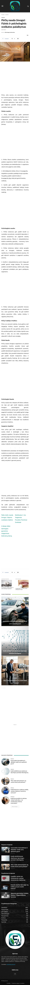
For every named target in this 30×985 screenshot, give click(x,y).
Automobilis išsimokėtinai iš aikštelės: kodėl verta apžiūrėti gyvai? (19, 762)
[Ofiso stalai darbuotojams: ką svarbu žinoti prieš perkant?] (15, 670)
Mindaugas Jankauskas (10, 32)
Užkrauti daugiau (14, 806)
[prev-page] (2, 688)
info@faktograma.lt (11, 964)
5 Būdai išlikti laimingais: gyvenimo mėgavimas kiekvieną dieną (6, 531)
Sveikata (7, 14)
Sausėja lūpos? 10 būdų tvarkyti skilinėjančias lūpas (21, 589)
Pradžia (2, 14)
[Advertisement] (15, 78)
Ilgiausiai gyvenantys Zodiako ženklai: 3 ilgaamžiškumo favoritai (19, 895)
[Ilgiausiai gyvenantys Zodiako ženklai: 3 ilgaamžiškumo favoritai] (5, 895)
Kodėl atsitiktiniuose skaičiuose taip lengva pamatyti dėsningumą (17, 858)
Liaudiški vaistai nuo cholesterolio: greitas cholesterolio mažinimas (18, 878)
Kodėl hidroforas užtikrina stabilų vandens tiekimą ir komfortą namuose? (19, 791)
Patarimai (15, 618)
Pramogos (12, 796)
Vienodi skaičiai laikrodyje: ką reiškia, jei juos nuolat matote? (19, 886)
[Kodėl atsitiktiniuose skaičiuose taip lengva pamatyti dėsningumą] (15, 641)
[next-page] (4, 688)
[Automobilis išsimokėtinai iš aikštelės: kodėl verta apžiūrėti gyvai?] (15, 611)
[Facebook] (15, 974)
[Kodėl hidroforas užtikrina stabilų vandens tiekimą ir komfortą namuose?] (5, 791)
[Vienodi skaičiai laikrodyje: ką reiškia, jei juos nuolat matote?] (5, 887)
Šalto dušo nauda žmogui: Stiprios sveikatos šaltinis (7, 517)
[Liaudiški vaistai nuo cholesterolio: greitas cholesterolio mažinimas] (5, 878)
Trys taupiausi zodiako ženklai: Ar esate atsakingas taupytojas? (7, 588)
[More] (17, 38)
